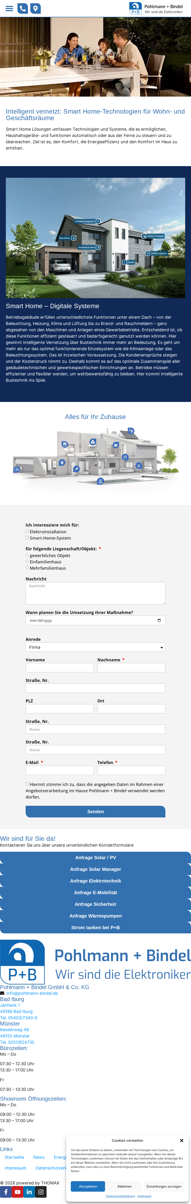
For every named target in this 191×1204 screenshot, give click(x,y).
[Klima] (93, 443)
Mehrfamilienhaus (48, 568)
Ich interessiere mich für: (52, 525)
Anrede (33, 639)
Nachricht (36, 579)
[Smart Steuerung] (100, 480)
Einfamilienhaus (45, 562)
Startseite (14, 1157)
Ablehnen (124, 1186)
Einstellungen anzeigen (164, 1186)
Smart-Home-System (50, 538)
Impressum (144, 1196)
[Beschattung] (65, 445)
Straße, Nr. (37, 680)
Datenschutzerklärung (120, 1196)
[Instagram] (41, 1192)
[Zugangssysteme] (77, 468)
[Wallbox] (18, 469)
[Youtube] (17, 1192)
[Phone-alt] (22, 8)
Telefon (105, 762)
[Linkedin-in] (29, 1192)
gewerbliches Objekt (50, 555)
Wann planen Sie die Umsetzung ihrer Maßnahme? (79, 612)
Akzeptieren (88, 1186)
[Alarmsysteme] (63, 462)
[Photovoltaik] (129, 432)
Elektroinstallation (48, 531)
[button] (181, 1140)
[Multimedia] (124, 457)
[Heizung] (115, 445)
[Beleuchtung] (137, 465)
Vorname (35, 660)
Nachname (109, 660)
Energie (61, 1157)
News (38, 1157)
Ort (100, 701)
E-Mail (33, 762)
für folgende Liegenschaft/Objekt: (62, 549)
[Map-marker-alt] (35, 8)
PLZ (29, 701)
